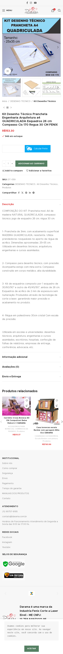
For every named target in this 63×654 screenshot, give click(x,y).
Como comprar (9, 468)
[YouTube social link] (35, 3)
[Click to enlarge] (7, 71)
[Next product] (11, 107)
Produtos (6, 188)
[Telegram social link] (33, 193)
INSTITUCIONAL (10, 458)
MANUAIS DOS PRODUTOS (15, 493)
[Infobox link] (31, 617)
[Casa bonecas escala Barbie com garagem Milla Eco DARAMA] (46, 411)
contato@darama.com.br (14, 517)
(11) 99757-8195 (10, 512)
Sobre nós (7, 463)
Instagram (7, 542)
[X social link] (22, 193)
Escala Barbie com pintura (46, 438)
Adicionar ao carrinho (31, 164)
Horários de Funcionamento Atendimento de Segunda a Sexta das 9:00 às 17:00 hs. (30, 523)
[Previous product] (4, 107)
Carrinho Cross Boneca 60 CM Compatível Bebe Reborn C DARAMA (16, 420)
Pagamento (8, 483)
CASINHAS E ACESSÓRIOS (46, 436)
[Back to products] (7, 107)
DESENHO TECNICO (20, 101)
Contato (6, 498)
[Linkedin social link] (30, 193)
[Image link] (13, 564)
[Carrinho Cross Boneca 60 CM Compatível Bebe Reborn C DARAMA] (16, 406)
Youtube (6, 547)
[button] (5, 47)
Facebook (7, 537)
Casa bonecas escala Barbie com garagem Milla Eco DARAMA (46, 430)
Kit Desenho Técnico (45, 101)
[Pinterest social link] (26, 193)
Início (4, 101)
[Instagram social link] (31, 3)
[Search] (59, 10)
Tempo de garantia (11, 488)
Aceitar (31, 649)
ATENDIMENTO (10, 506)
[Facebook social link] (27, 3)
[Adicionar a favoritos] (26, 400)
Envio (5, 478)
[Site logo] (31, 10)
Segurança (7, 473)
